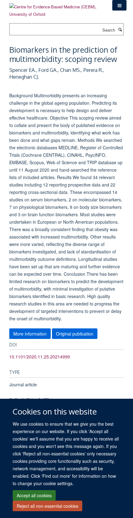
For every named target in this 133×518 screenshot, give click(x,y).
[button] (119, 5)
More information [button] (30, 334)
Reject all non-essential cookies (47, 506)
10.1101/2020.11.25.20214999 (39, 356)
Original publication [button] (74, 334)
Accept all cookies (34, 495)
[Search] (120, 29)
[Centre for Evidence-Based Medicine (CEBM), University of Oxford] (56, 8)
